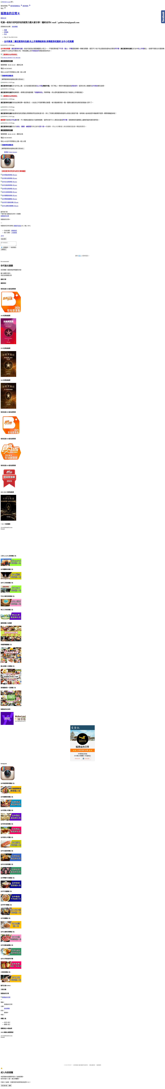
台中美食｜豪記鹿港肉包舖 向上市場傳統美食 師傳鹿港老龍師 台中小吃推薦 (39, 41)
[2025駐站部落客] (11, 435)
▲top (2, 235)
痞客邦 (16, 225)
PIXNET (70, 1065)
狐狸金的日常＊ (10, 13)
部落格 (6, 32)
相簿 (5, 30)
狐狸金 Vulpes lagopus (10, 152)
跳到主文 (3, 18)
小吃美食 (14, 232)
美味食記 (14, 230)
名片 (5, 34)
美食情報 (15, 26)
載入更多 (3, 239)
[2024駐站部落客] (11, 461)
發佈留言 (3, 249)
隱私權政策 (92, 1065)
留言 (19, 225)
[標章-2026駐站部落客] (11, 312)
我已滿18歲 (4, 1085)
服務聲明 (99, 1065)
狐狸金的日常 (5, 216)
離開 (10, 1085)
